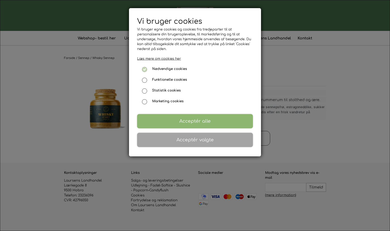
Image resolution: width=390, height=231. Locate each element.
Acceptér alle (195, 121)
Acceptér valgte (195, 139)
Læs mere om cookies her (159, 59)
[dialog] (195, 115)
